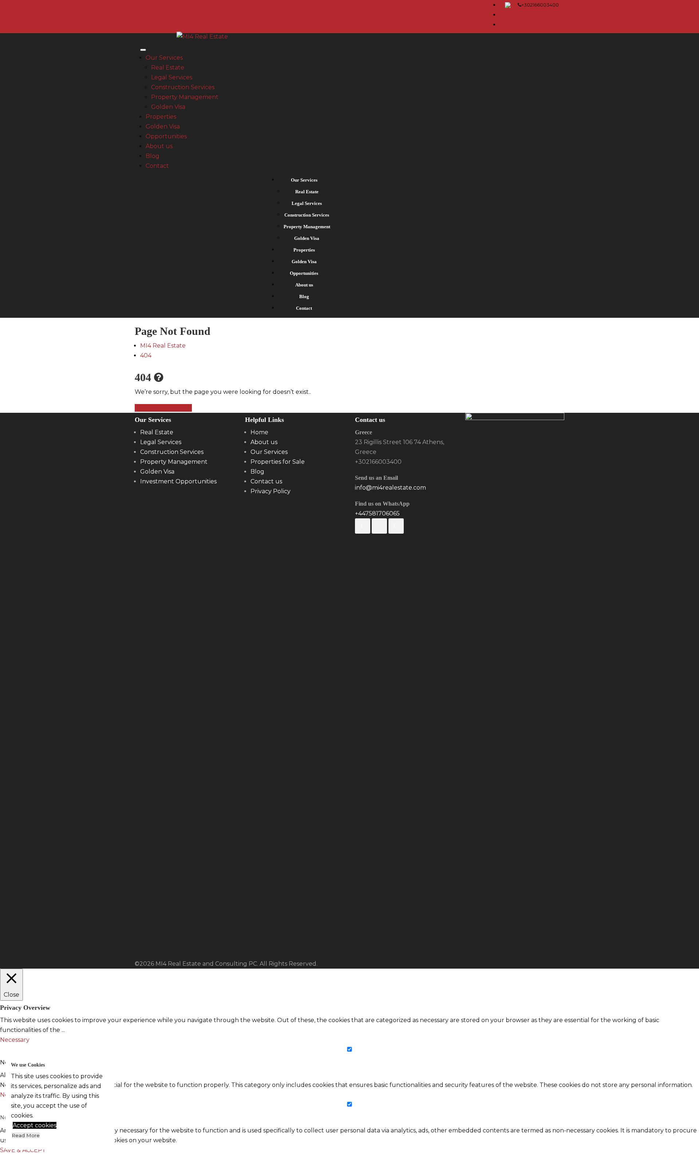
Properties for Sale (277, 461)
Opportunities (166, 136)
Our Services (164, 57)
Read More (26, 1135)
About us (159, 146)
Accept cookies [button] (34, 1125)
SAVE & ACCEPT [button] (23, 1150)
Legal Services (171, 77)
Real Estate (167, 67)
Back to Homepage (163, 407)
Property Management (184, 97)
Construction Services (182, 87)
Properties (161, 116)
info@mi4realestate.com (390, 487)
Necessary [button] (14, 1039)
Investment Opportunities (178, 481)
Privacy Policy (270, 491)
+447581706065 (377, 513)
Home (259, 432)
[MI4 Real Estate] (202, 38)
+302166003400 (540, 5)
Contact (157, 165)
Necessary (14, 1062)
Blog (152, 156)
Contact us (266, 481)
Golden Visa (168, 106)
